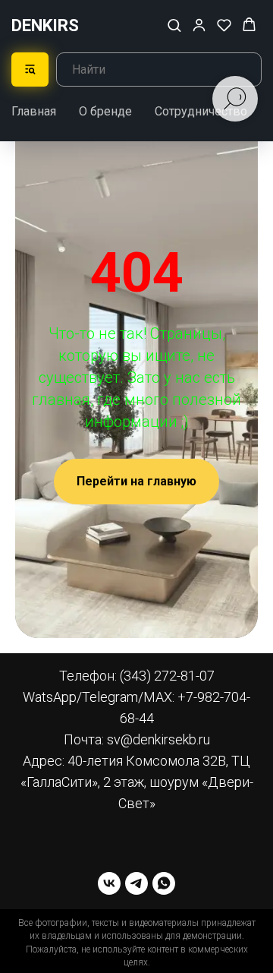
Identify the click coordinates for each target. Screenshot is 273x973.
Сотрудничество (201, 111)
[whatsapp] (163, 883)
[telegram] (136, 883)
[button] (174, 24)
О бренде (105, 111)
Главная (33, 111)
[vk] (109, 883)
